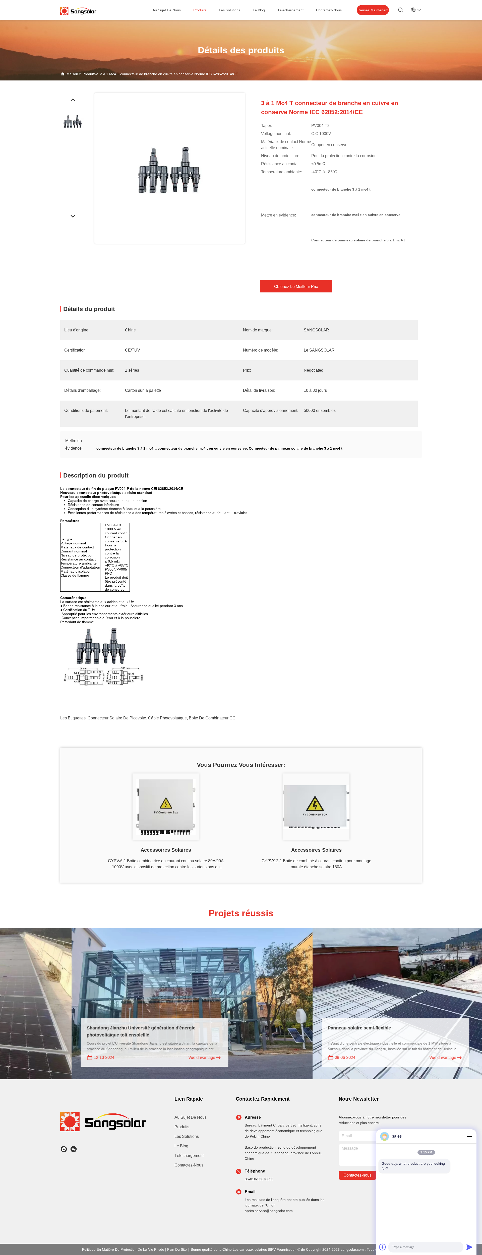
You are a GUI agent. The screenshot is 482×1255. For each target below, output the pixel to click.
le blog (259, 10)
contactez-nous (329, 10)
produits (199, 10)
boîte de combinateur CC (212, 718)
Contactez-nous (188, 1165)
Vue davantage (134, 1057)
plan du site (177, 1249)
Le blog (181, 1146)
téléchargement (290, 10)
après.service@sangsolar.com (269, 1211)
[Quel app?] (63, 1149)
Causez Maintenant (372, 10)
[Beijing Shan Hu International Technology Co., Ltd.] (78, 11)
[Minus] (469, 1136)
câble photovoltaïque (167, 718)
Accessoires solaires (166, 850)
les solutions (229, 10)
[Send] (469, 1246)
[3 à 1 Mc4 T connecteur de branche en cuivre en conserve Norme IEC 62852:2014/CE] (169, 168)
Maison (72, 74)
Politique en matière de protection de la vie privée (123, 1249)
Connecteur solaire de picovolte (117, 718)
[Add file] (382, 1246)
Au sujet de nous (190, 1117)
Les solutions (186, 1136)
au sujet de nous (167, 10)
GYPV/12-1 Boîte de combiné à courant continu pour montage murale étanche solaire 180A (316, 864)
